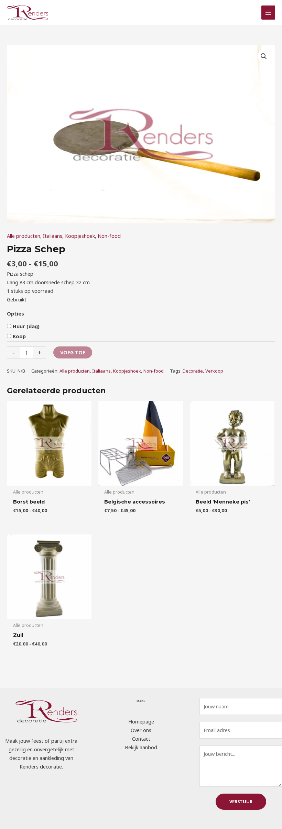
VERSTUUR (240, 801)
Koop (19, 336)
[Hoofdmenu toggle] (268, 12)
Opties (15, 313)
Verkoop (214, 371)
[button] (264, 56)
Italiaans (52, 235)
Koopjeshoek (80, 235)
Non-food (109, 235)
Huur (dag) (26, 326)
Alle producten (23, 235)
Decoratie (193, 371)
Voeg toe (72, 352)
